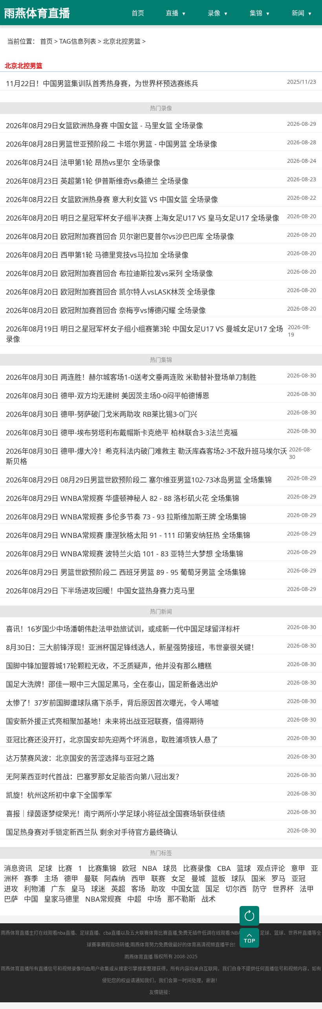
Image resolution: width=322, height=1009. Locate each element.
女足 (178, 878)
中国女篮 (185, 888)
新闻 (298, 13)
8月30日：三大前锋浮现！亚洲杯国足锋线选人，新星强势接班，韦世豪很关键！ (132, 647)
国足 (212, 888)
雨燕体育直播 (138, 957)
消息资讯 (18, 868)
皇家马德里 (61, 899)
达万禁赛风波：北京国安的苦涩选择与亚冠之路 (80, 758)
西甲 (138, 878)
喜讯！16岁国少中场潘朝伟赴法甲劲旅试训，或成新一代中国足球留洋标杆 (123, 628)
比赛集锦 (102, 868)
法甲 (307, 888)
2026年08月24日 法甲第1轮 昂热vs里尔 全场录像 (83, 162)
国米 (258, 878)
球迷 (98, 888)
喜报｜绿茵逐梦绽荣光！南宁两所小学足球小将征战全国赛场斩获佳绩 (115, 813)
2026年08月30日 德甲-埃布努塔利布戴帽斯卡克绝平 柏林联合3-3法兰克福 (122, 432)
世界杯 (283, 888)
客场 (138, 888)
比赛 (65, 868)
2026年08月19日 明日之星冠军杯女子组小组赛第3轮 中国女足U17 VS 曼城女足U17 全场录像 (144, 334)
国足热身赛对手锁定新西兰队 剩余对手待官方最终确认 (91, 832)
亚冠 (298, 878)
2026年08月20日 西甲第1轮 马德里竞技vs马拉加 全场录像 (97, 255)
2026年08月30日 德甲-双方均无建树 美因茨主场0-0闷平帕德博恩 (107, 395)
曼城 (198, 878)
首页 (138, 13)
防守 (259, 888)
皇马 (78, 888)
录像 (214, 13)
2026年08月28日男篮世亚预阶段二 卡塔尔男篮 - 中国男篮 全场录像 (111, 144)
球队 (238, 878)
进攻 (11, 888)
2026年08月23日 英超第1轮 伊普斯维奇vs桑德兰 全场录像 (97, 181)
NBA (149, 868)
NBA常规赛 (103, 899)
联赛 (158, 878)
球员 (170, 868)
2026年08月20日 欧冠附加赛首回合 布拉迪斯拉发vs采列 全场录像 (109, 273)
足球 (45, 868)
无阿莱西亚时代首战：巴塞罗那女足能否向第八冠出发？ (94, 776)
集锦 (256, 13)
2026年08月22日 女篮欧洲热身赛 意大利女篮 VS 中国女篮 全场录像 (112, 199)
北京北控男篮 (23, 65)
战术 (208, 899)
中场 (154, 899)
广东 (58, 888)
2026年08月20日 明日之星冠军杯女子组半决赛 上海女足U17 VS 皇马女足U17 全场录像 (142, 218)
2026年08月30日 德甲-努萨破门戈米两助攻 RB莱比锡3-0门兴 (101, 414)
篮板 (218, 878)
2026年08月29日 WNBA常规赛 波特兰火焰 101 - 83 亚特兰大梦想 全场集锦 (124, 553)
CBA (224, 868)
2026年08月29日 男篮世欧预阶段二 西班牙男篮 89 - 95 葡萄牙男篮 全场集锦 (126, 572)
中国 (31, 899)
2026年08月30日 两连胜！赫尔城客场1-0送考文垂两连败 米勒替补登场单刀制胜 (131, 377)
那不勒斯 (181, 899)
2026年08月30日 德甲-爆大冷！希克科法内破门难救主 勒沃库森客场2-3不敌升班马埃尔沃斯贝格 (146, 456)
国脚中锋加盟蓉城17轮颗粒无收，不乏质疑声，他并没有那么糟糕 (109, 665)
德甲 (71, 878)
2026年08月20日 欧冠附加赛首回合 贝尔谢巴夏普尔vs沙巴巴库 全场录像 (120, 236)
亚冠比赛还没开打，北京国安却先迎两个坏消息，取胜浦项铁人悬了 (112, 739)
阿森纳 (114, 878)
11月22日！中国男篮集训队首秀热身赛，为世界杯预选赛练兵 (102, 83)
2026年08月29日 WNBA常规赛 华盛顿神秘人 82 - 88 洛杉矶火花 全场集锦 (122, 498)
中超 (134, 899)
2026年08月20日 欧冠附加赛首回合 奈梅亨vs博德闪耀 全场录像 (106, 310)
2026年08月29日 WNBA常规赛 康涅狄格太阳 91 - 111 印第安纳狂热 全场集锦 (128, 535)
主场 (51, 878)
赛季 (31, 878)
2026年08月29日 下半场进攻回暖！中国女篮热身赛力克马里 (100, 590)
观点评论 (271, 868)
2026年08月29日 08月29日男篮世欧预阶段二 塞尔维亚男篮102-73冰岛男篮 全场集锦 (139, 479)
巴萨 (11, 899)
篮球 (244, 868)
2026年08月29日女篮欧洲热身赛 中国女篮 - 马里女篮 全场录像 (104, 125)
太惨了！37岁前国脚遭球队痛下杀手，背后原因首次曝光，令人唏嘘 (112, 702)
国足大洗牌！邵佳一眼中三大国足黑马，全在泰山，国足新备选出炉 (112, 684)
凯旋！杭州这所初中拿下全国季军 (59, 795)
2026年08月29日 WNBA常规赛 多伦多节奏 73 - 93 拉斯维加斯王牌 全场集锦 (126, 516)
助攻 (158, 888)
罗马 (278, 878)
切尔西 (236, 888)
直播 (172, 13)
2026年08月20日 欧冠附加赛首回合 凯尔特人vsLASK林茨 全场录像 (110, 291)
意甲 (298, 868)
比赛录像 (197, 868)
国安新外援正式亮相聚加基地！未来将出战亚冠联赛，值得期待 (105, 721)
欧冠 (129, 868)
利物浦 (34, 888)
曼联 (91, 878)
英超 (118, 888)
